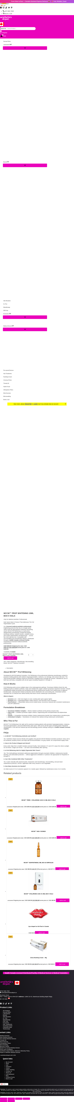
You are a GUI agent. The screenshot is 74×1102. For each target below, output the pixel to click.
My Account (9, 1062)
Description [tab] (10, 668)
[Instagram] (3, 8)
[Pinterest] (12, 8)
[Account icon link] (1, 31)
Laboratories (6, 1013)
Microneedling (29, 661)
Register (5, 32)
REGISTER (28, 404)
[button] (11, 44)
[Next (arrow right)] (11, 1101)
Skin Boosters (7, 1016)
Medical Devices (4, 1035)
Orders (8, 1068)
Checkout (8, 1066)
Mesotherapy (21, 661)
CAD (4, 5)
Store (7, 1063)
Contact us (9, 1071)
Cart (7, 1065)
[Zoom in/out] (3, 1099)
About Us (8, 1072)
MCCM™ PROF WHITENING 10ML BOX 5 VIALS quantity (13, 654)
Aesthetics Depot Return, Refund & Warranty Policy (15, 1051)
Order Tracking (10, 1069)
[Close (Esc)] (26, 1099)
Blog (7, 1075)
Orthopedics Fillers (5, 1043)
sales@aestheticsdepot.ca (9, 992)
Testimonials (6, 1029)
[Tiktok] (6, 8)
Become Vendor (4, 1046)
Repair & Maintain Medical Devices (10, 1052)
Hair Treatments (7, 1024)
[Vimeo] (9, 8)
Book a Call (9, 1079)
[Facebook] (1, 8)
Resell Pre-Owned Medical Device (10, 1048)
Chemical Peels (7, 1027)
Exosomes (6, 1023)
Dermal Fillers (7, 1012)
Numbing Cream (7, 1026)
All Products (6, 1010)
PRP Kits (5, 1021)
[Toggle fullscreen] (11, 1099)
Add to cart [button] (63, 806)
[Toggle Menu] (25, 48)
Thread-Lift (3, 1040)
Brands (5, 1015)
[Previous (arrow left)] (3, 1101)
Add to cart (10, 658)
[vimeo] (9, 1004)
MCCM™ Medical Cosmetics (16, 663)
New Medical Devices (6, 1037)
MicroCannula (4, 1041)
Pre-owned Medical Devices (8, 1038)
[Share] (18, 1099)
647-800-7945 (5, 991)
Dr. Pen (5, 1018)
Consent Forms (10, 1077)
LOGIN (35, 404)
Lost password (10, 1074)
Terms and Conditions (6, 1049)
